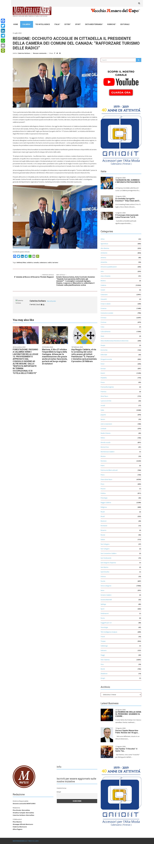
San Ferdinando (106, 558)
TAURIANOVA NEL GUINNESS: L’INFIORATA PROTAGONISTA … (127, 182)
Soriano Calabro (106, 595)
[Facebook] (2, 20)
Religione (104, 507)
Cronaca (103, 318)
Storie (103, 618)
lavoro (103, 419)
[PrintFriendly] (2, 50)
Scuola (103, 581)
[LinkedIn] (2, 30)
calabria (30, 262)
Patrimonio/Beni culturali (109, 470)
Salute (103, 539)
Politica (103, 493)
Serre (102, 590)
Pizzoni (103, 489)
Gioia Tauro (104, 396)
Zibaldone (104, 674)
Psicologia (104, 498)
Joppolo (103, 415)
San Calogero (105, 544)
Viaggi (103, 655)
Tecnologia (104, 627)
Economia (104, 350)
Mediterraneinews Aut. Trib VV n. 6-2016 (25, 841)
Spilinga (103, 604)
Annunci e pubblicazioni (109, 267)
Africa (102, 239)
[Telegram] (2, 35)
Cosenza (103, 308)
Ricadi (103, 512)
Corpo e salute (105, 304)
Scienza (103, 576)
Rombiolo (104, 526)
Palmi (102, 466)
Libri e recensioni (106, 424)
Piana (102, 475)
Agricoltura (104, 244)
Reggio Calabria (106, 502)
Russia (103, 535)
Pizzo (102, 484)
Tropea (103, 641)
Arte (102, 271)
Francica (103, 392)
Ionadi (103, 405)
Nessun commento (39, 53)
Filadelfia (104, 378)
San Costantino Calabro (108, 553)
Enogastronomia (106, 359)
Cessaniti (104, 299)
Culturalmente (105, 331)
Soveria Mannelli (106, 600)
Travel (103, 637)
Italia (56, 24)
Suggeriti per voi (106, 623)
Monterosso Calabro (107, 452)
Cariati (103, 290)
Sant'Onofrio (105, 572)
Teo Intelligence (42, 24)
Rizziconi (103, 521)
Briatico (103, 281)
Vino (102, 664)
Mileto (103, 438)
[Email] (2, 45)
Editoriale (124, 24)
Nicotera (103, 461)
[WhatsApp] (2, 40)
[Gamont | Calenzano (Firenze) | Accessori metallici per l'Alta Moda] (121, 134)
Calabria (26, 24)
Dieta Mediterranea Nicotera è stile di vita (114, 341)
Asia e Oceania (105, 276)
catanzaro (43, 262)
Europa (103, 368)
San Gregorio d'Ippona (108, 563)
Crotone (103, 322)
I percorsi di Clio (106, 401)
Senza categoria (106, 586)
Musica (103, 456)
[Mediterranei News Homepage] (24, 776)
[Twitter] (2, 25)
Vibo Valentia (105, 660)
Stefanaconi (105, 613)
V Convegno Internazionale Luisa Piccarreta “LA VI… (126, 216)
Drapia (103, 345)
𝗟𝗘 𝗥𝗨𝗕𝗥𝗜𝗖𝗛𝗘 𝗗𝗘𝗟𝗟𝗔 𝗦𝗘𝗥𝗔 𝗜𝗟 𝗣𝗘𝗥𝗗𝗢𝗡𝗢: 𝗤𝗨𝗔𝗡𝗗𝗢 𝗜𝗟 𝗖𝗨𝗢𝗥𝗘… (128, 714)
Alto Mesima (105, 248)
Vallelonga (104, 646)
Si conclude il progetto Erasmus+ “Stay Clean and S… (128, 200)
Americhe (104, 262)
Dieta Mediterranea (93, 24)
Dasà (102, 336)
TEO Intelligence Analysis (109, 632)
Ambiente (104, 253)
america (103, 257)
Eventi (103, 373)
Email (59, 792)
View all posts (51, 301)
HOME (15, 24)
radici (50, 262)
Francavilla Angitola (107, 387)
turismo (55, 262)
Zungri (103, 678)
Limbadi (103, 429)
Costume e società (107, 313)
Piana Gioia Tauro (106, 479)
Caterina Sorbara (24, 53)
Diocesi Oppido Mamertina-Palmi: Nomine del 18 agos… (127, 731)
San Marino (104, 567)
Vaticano (104, 650)
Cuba (102, 327)
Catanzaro (104, 294)
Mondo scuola (105, 442)
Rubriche (111, 24)
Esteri (67, 24)
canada (36, 262)
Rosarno (103, 530)
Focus (103, 382)
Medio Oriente (105, 433)
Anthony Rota (21, 262)
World (103, 669)
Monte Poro (105, 447)
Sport (78, 24)
